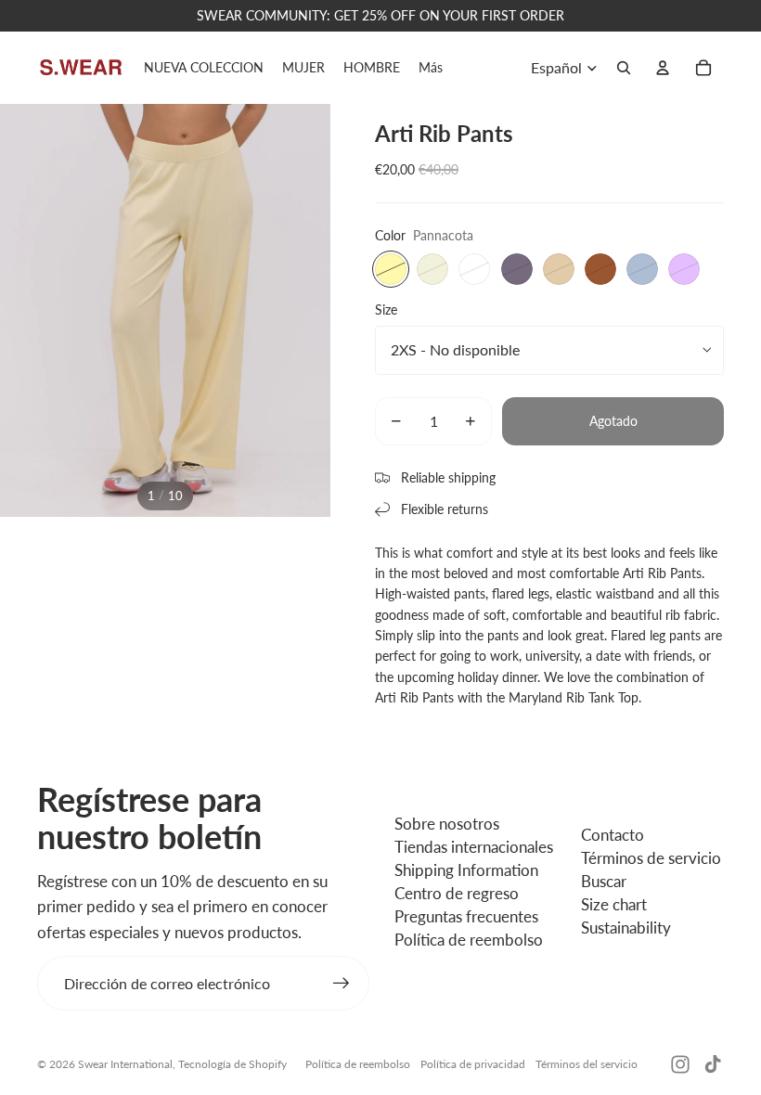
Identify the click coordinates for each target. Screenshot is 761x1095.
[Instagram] (680, 1064)
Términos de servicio (651, 858)
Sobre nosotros (446, 823)
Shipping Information (466, 870)
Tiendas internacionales (473, 847)
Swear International (125, 1064)
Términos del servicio (586, 1064)
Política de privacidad (472, 1064)
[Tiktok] (713, 1064)
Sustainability (626, 927)
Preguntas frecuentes (466, 916)
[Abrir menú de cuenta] (662, 67)
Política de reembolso (468, 939)
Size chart (614, 904)
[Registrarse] (341, 983)
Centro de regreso (456, 893)
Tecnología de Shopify (232, 1064)
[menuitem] (430, 67)
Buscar (603, 881)
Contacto (612, 834)
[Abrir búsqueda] (623, 67)
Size (386, 309)
